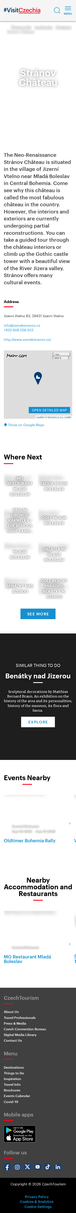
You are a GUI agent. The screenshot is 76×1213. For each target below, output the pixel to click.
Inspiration (12, 1079)
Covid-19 (11, 1102)
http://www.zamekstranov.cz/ (27, 339)
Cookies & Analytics (36, 1201)
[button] (57, 10)
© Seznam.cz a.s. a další (58, 417)
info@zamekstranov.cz (22, 325)
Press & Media (15, 1023)
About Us (11, 1012)
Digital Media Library (20, 1035)
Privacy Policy (37, 1196)
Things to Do (21, 27)
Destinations (14, 1067)
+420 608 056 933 (19, 330)
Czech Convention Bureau (25, 1029)
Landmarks (43, 27)
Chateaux (63, 27)
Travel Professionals (20, 1018)
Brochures (12, 1090)
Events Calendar (17, 1096)
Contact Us (13, 1040)
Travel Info (12, 1084)
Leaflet (40, 417)
